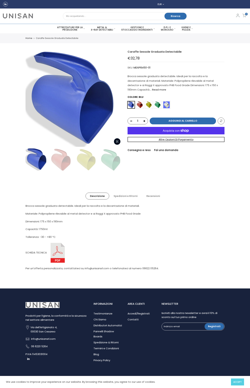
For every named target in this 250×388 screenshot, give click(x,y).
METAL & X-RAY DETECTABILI (102, 28)
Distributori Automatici (108, 325)
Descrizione (97, 196)
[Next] (116, 98)
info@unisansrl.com (43, 339)
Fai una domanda (166, 150)
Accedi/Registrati (139, 313)
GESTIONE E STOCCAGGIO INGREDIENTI (137, 28)
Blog (96, 354)
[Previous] (31, 98)
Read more (158, 89)
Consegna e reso (139, 150)
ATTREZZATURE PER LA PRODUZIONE (70, 28)
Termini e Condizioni (106, 348)
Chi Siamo (100, 319)
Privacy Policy (102, 360)
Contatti (133, 319)
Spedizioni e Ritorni (126, 196)
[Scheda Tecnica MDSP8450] (57, 252)
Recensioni (153, 196)
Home (29, 38)
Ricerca (175, 16)
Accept (237, 382)
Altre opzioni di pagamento (176, 139)
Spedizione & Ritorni (106, 342)
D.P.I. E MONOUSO (167, 28)
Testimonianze (103, 313)
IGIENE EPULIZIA (186, 28)
